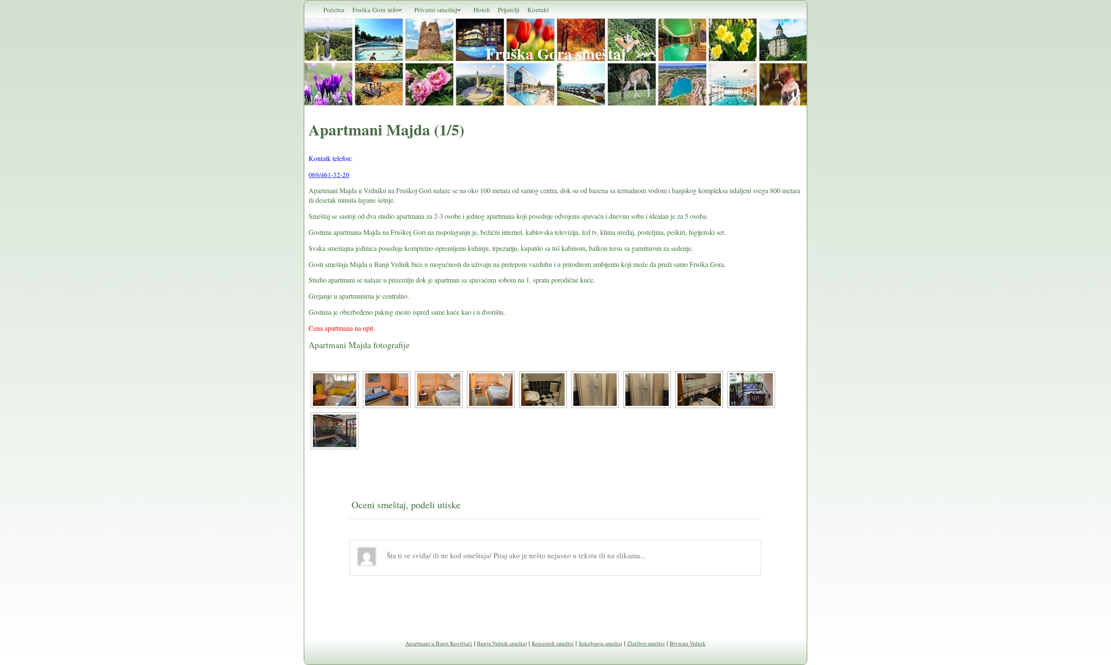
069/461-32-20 (329, 174)
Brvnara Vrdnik (688, 643)
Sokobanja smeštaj (600, 643)
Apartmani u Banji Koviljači (438, 643)
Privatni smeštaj (435, 9)
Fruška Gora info (375, 9)
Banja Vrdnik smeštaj (502, 643)
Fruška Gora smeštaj (556, 53)
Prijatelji (508, 9)
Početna (334, 9)
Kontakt (538, 9)
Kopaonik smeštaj (553, 643)
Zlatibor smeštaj (646, 643)
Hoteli (481, 9)
